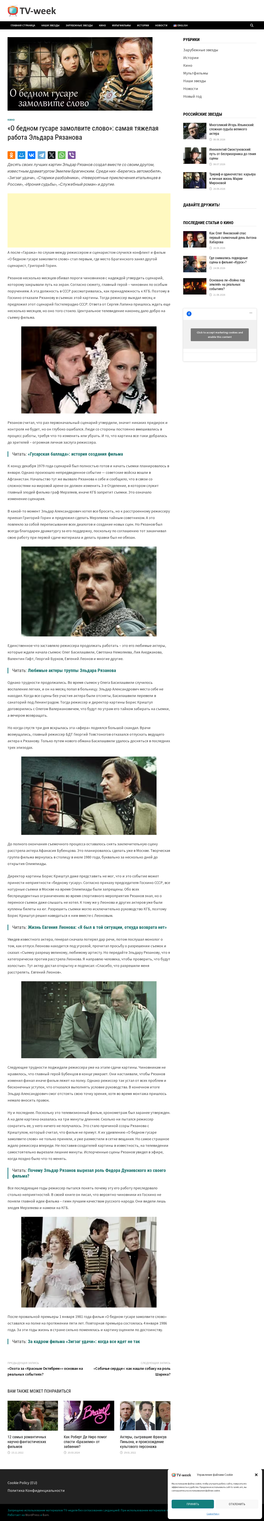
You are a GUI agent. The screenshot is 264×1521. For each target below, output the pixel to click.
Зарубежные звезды (79, 25)
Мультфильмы (121, 25)
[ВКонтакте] (31, 155)
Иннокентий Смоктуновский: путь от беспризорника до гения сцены (232, 153)
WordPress (32, 1515)
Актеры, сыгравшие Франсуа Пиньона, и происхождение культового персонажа (143, 1442)
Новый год (192, 96)
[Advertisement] (89, 220)
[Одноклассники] (11, 155)
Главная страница (23, 25)
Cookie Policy (213, 1513)
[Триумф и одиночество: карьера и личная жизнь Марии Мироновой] (194, 175)
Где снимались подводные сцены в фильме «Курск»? (228, 260)
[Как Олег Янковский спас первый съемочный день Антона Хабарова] (194, 233)
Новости (161, 25)
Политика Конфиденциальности (36, 1490)
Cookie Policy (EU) (22, 1482)
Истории (143, 25)
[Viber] (72, 155)
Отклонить (237, 1504)
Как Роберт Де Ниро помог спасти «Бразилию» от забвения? (85, 1442)
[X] (51, 155)
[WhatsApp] (62, 155)
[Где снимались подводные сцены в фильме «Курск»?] (194, 258)
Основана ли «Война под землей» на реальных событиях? (227, 284)
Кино (102, 25)
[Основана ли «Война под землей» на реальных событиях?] (194, 280)
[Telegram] (41, 155)
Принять (193, 1504)
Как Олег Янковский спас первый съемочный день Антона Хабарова (232, 237)
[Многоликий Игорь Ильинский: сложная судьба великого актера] (194, 125)
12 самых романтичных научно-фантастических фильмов (27, 1442)
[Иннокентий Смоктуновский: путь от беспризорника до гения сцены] (194, 150)
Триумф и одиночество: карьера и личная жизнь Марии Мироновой (232, 178)
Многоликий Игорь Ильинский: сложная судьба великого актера (231, 129)
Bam (46, 1515)
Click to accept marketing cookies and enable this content (220, 335)
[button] (256, 1475)
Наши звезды (50, 25)
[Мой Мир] (21, 155)
